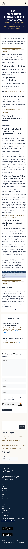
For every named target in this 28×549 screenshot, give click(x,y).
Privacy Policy (5, 510)
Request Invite (5, 498)
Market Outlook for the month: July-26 (12, 443)
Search (5, 423)
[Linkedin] (12, 309)
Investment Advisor (11, 329)
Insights (3, 494)
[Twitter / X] (15, 309)
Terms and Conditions (6, 512)
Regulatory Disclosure (6, 508)
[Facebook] (18, 309)
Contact (3, 504)
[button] (25, 3)
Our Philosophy (5, 488)
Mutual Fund (15, 342)
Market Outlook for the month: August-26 (13, 436)
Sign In (3, 500)
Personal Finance (11, 330)
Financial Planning (8, 22)
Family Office (4, 490)
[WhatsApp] (9, 309)
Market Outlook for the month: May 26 (12, 448)
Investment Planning (16, 22)
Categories (5, 456)
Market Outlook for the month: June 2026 (13, 445)
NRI (2, 496)
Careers (3, 506)
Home (3, 484)
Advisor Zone (6, 327)
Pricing (3, 492)
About (3, 486)
